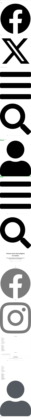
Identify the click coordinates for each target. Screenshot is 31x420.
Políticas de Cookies (15, 357)
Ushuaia (2, 339)
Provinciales (3, 338)
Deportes (3, 343)
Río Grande (3, 340)
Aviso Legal (15, 356)
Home (2, 337)
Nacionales (3, 349)
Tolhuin (2, 348)
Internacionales (3, 342)
